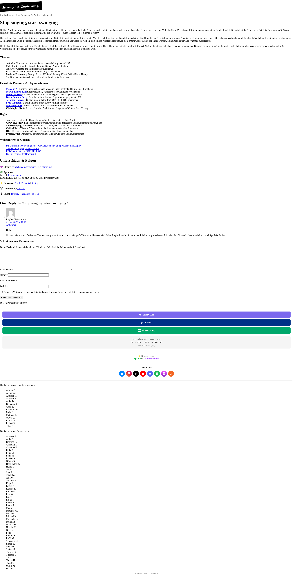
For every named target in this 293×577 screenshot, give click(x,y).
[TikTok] (136, 374)
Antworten (11, 225)
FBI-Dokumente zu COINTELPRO (23, 151)
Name (4, 275)
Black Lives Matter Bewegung (21, 154)
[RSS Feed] (171, 374)
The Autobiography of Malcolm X (22, 148)
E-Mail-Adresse (8, 280)
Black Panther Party (16, 97)
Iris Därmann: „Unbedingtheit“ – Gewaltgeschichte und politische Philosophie (43, 145)
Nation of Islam (14, 94)
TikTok (35, 194)
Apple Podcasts (22, 183)
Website (4, 286)
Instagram (25, 194)
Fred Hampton (14, 102)
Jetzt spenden (14, 175)
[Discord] (150, 374)
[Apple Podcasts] (164, 374)
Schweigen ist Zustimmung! (21, 6)
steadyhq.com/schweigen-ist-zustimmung (32, 167)
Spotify (34, 183)
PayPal (148, 322)
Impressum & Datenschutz (146, 573)
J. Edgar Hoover (14, 100)
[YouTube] (143, 374)
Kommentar (6, 269)
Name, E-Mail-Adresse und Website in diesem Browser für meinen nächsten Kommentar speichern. (51, 292)
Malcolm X (12, 89)
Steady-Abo (148, 314)
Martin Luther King (16, 91)
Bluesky (15, 194)
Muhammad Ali (14, 105)
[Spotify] (157, 374)
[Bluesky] (122, 374)
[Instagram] (129, 374)
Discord (21, 188)
